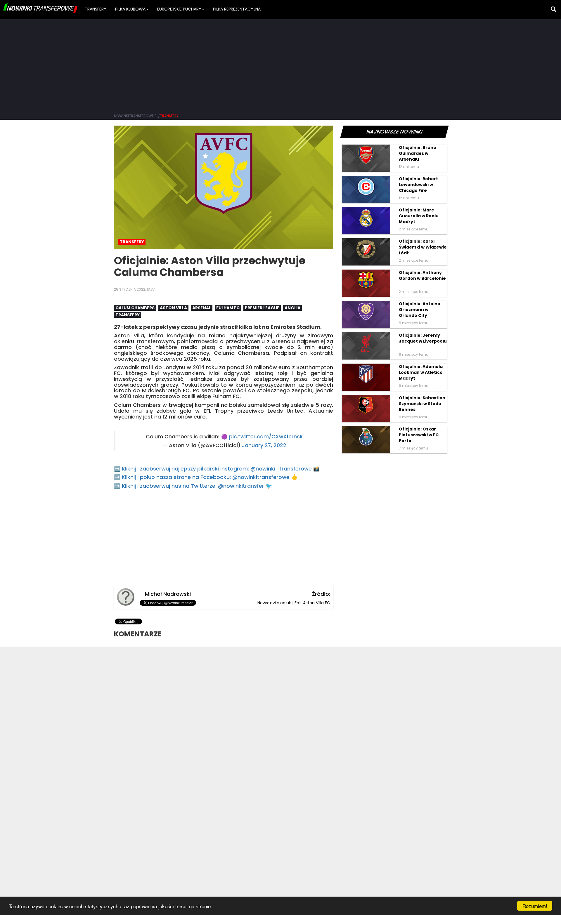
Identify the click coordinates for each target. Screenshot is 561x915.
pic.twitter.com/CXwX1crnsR (266, 436)
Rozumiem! (534, 905)
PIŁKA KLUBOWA (130, 9)
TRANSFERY (95, 9)
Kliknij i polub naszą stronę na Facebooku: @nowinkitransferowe (206, 477)
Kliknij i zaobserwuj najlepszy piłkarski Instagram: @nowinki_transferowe (217, 468)
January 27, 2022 (264, 445)
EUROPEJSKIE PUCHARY (179, 9)
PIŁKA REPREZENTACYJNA (237, 9)
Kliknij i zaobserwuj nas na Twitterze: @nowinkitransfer (193, 485)
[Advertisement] (280, 64)
